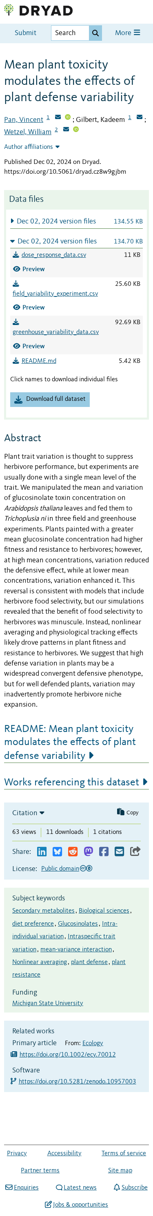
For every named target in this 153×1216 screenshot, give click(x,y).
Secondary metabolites (43, 911)
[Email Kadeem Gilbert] (139, 118)
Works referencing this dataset (71, 782)
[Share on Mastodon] (88, 852)
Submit (25, 33)
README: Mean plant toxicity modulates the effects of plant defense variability (70, 742)
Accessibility (64, 1153)
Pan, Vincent (23, 120)
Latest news (80, 1188)
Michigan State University (47, 1003)
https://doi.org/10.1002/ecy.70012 (68, 1055)
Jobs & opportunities (80, 1205)
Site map (120, 1170)
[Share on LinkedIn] (42, 852)
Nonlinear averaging (39, 962)
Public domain (60, 869)
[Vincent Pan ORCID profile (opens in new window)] (68, 118)
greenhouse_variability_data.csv (56, 332)
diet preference (33, 924)
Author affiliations (28, 147)
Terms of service (124, 1153)
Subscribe (134, 1188)
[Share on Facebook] (104, 852)
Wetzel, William (27, 132)
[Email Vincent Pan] (58, 118)
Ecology (92, 1043)
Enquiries (26, 1188)
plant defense (89, 962)
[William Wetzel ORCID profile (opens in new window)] (76, 130)
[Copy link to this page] (135, 852)
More (124, 33)
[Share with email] (119, 852)
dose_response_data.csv (54, 255)
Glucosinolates (78, 924)
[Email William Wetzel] (66, 130)
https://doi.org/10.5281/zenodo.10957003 (78, 1082)
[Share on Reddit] (73, 852)
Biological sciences (104, 911)
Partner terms (40, 1170)
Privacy (17, 1153)
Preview (33, 269)
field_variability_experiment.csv (55, 294)
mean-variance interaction (76, 949)
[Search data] (95, 33)
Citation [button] (25, 813)
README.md (39, 361)
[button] (76, 221)
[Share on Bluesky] (57, 852)
